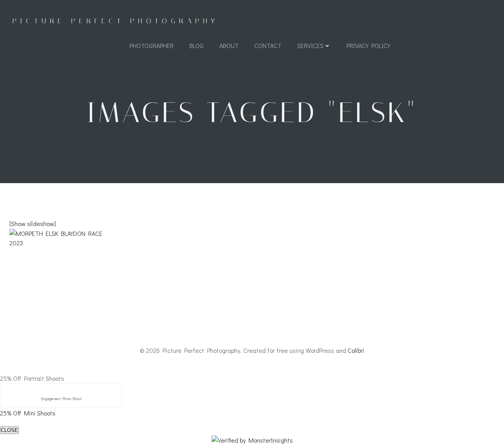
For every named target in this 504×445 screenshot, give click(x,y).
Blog (196, 45)
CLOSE (9, 430)
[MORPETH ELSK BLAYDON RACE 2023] (252, 260)
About (229, 45)
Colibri (356, 350)
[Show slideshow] (32, 223)
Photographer (152, 45)
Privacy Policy (368, 45)
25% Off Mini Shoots (28, 413)
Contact (268, 45)
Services (310, 45)
